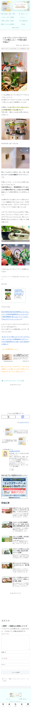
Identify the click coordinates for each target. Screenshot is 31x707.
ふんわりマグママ (14, 451)
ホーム (8, 699)
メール (4, 658)
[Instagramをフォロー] (23, 417)
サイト (3, 664)
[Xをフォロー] (8, 417)
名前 (3, 652)
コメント (5, 633)
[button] (27, 403)
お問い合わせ (23, 699)
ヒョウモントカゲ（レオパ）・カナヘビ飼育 (13, 380)
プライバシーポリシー (15, 701)
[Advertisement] (15, 398)
